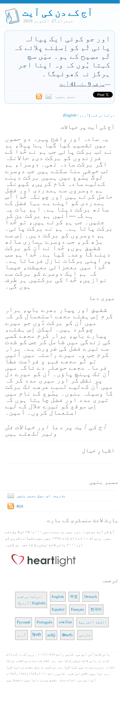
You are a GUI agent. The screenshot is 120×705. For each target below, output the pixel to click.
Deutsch (90, 596)
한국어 (96, 609)
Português (44, 622)
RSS (20, 506)
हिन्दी (37, 635)
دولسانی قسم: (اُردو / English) (31, 599)
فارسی (85, 635)
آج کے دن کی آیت (57, 12)
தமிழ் (51, 635)
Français (77, 609)
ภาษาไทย (65, 622)
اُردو (21, 635)
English (58, 596)
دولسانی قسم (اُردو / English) (89, 115)
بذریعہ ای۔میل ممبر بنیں (41, 496)
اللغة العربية (92, 622)
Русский (23, 622)
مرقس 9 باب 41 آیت (82, 84)
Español (58, 609)
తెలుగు (67, 635)
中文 (74, 596)
